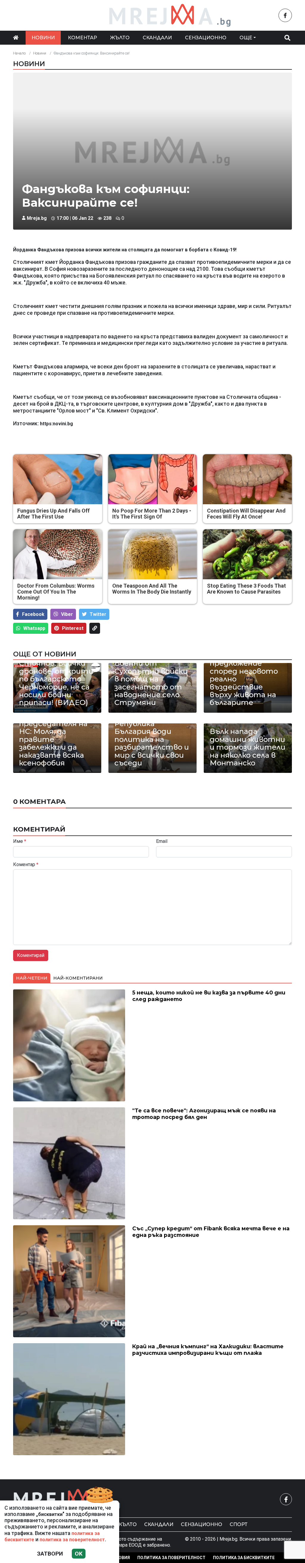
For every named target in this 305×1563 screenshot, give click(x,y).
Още (245, 38)
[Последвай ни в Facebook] (285, 15)
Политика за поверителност (171, 1557)
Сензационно (205, 38)
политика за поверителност (72, 1539)
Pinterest (72, 628)
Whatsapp (34, 628)
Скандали (157, 38)
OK (79, 1553)
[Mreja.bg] (67, 1499)
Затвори (50, 1553)
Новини (43, 38)
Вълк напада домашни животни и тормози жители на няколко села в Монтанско (247, 747)
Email (161, 841)
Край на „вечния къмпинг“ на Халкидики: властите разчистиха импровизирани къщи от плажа (208, 1349)
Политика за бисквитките (244, 1557)
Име (19, 841)
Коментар (82, 38)
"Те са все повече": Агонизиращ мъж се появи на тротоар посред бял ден (204, 1113)
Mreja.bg (37, 218)
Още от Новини (44, 654)
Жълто (120, 38)
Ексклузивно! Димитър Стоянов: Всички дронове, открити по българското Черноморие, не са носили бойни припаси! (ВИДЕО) (56, 675)
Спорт (239, 1524)
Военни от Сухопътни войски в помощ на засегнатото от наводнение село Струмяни (151, 682)
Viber (67, 614)
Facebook (33, 614)
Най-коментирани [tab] (78, 978)
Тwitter (98, 614)
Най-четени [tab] (31, 978)
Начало (19, 53)
